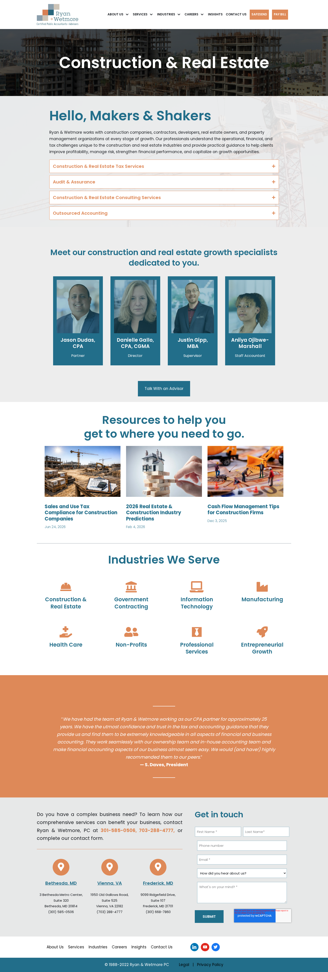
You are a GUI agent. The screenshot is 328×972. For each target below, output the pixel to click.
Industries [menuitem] (98, 947)
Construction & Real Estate (66, 603)
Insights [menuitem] (138, 947)
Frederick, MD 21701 (158, 906)
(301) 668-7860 (158, 912)
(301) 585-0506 (61, 912)
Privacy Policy (210, 964)
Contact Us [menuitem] (161, 947)
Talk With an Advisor (164, 388)
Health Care (65, 644)
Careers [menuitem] (119, 947)
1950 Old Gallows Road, (110, 894)
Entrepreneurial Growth (262, 648)
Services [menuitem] (76, 947)
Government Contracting (131, 603)
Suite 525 (109, 900)
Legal (184, 964)
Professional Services (197, 648)
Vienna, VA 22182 (109, 906)
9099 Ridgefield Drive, (158, 894)
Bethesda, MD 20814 (61, 906)
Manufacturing (262, 599)
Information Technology (197, 603)
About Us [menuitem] (55, 947)
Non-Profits (131, 644)
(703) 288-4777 (109, 912)
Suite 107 (158, 900)
